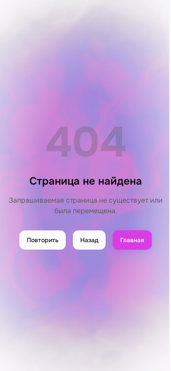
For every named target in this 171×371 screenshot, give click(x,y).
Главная (132, 240)
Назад (89, 240)
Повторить (42, 240)
